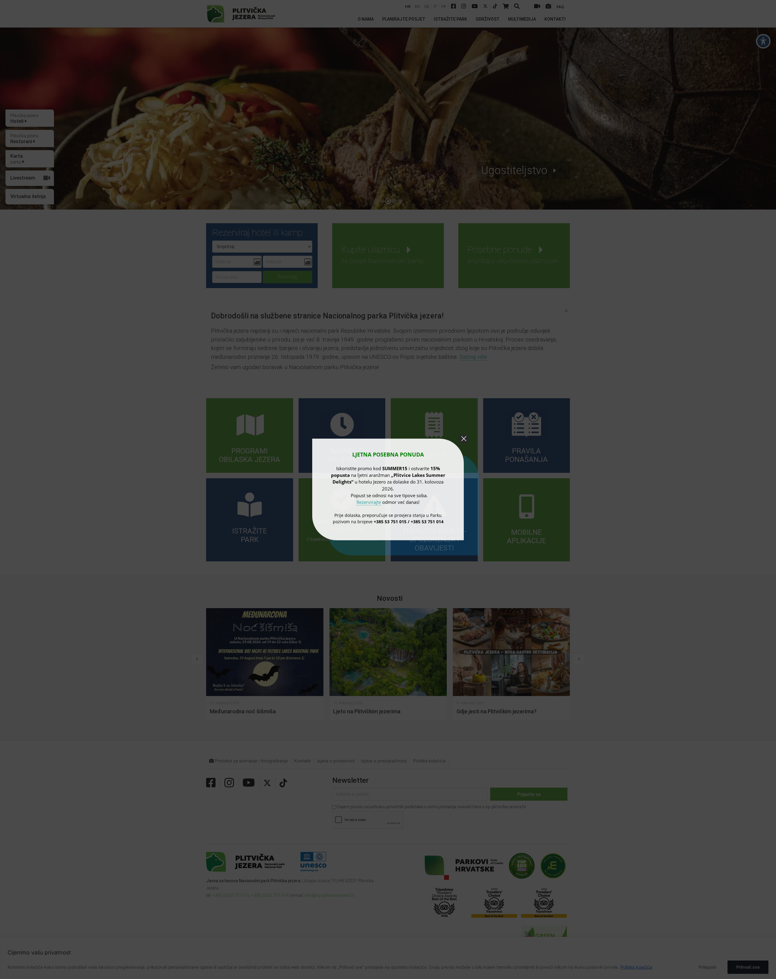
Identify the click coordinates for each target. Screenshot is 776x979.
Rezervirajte (368, 502)
